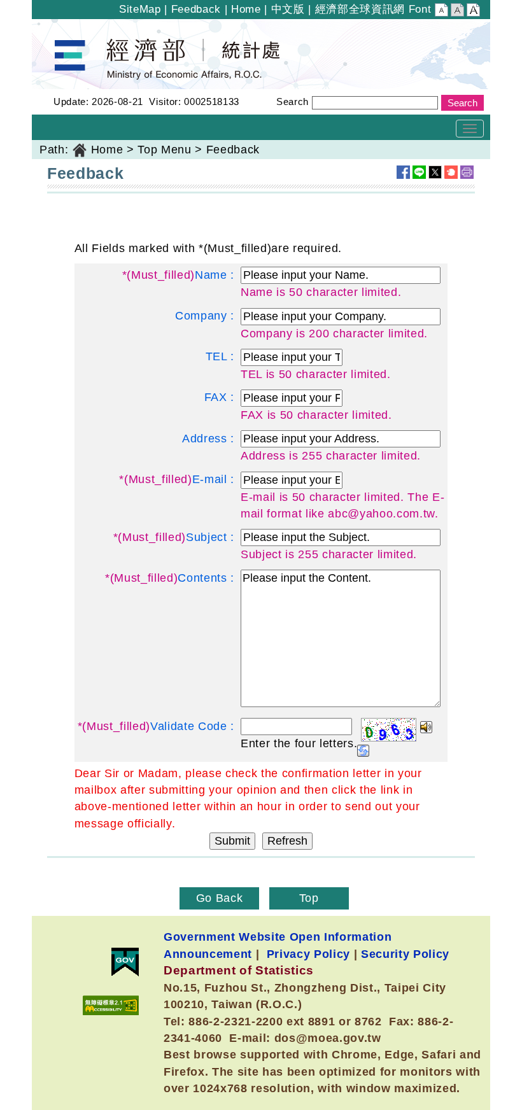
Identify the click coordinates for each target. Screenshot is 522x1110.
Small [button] (441, 11)
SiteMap (140, 9)
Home (246, 9)
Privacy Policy (308, 953)
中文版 (288, 9)
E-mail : (176, 479)
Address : (208, 438)
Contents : (169, 578)
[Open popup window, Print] (467, 172)
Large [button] (473, 11)
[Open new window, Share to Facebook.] (403, 172)
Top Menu (164, 149)
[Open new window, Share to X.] (435, 172)
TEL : (220, 356)
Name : (178, 275)
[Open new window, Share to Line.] (419, 172)
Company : (204, 315)
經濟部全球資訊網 (360, 9)
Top (309, 898)
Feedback (196, 9)
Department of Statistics (98, 27)
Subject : (173, 537)
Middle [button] (457, 11)
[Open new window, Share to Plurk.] (451, 172)
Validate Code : (156, 726)
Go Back (219, 898)
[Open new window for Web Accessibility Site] (111, 1005)
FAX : (219, 397)
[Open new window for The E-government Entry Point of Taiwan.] (125, 962)
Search (292, 101)
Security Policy (405, 953)
